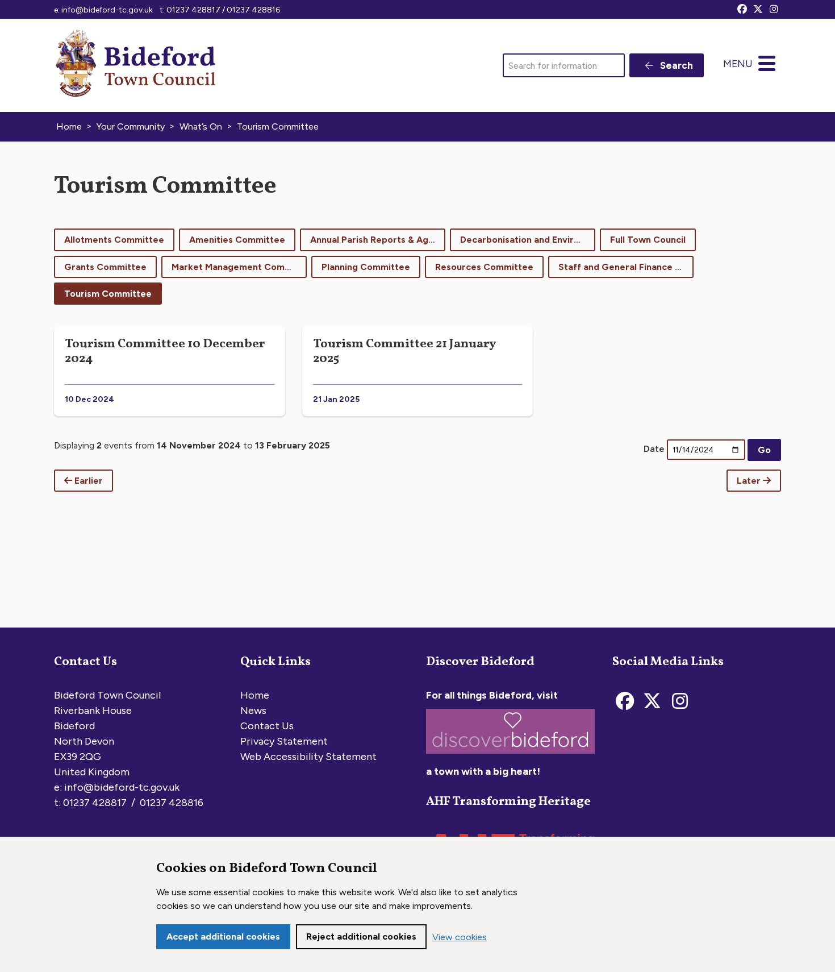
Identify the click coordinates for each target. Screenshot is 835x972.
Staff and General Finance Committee (626, 266)
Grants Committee (105, 266)
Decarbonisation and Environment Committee (527, 239)
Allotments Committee (114, 239)
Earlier (87, 480)
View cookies (459, 937)
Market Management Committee (239, 266)
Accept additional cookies (223, 936)
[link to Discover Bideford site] (510, 756)
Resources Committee (484, 266)
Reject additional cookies (361, 936)
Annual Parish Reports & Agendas (377, 239)
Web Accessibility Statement (308, 756)
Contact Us (267, 726)
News (253, 710)
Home (254, 695)
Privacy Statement (284, 741)
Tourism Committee (108, 293)
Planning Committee (366, 266)
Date (654, 448)
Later (750, 480)
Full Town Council (648, 239)
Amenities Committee (237, 239)
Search (675, 65)
